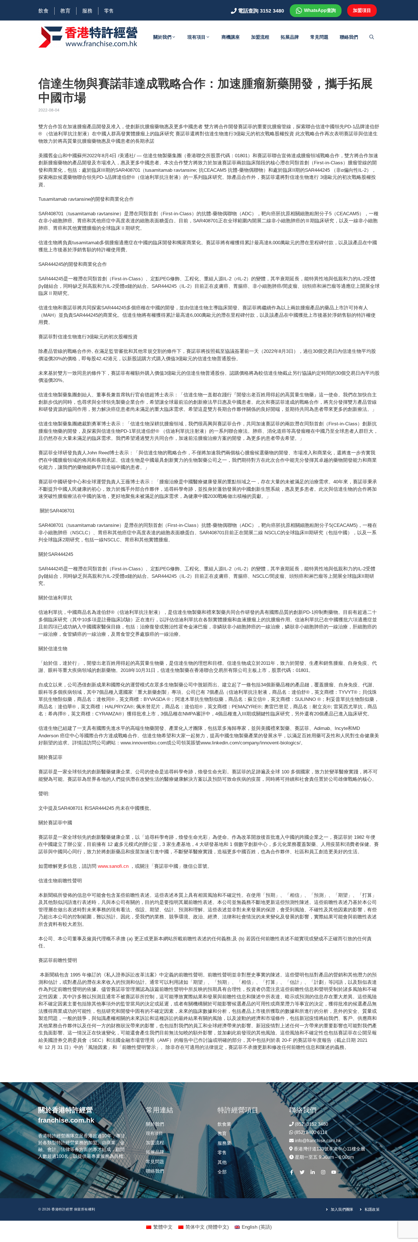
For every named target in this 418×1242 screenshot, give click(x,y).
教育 (65, 11)
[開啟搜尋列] (372, 37)
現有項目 (196, 37)
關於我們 (162, 37)
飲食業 (224, 1124)
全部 (222, 1171)
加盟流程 (260, 37)
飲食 (43, 11)
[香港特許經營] (88, 37)
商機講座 (231, 37)
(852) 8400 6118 (310, 1132)
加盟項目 (362, 10)
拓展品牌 (290, 37)
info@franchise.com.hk (318, 1140)
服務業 (224, 1143)
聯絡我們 (349, 37)
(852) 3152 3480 (311, 1124)
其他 (222, 1162)
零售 (109, 11)
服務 (87, 11)
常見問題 (319, 37)
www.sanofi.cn (113, 866)
